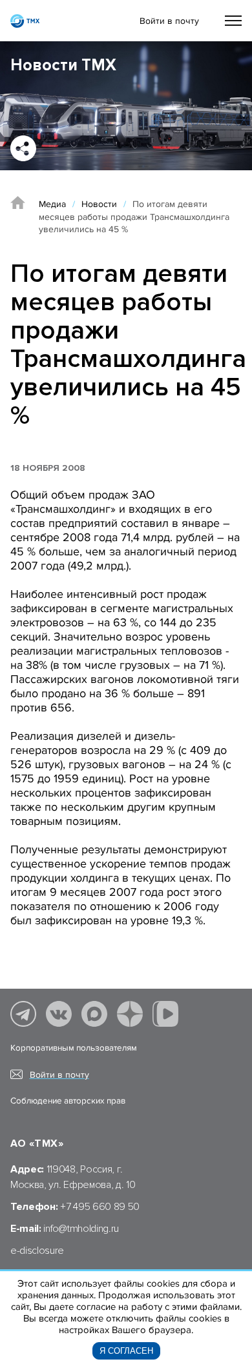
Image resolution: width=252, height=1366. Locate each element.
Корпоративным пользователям (73, 1048)
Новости (99, 204)
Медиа (52, 204)
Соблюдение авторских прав (67, 1101)
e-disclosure (37, 1250)
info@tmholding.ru (81, 1228)
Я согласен (126, 1351)
